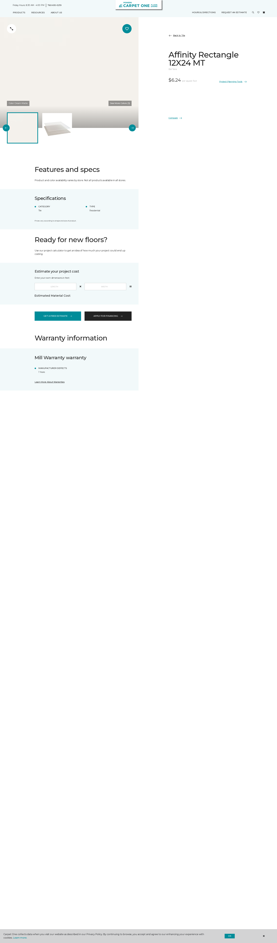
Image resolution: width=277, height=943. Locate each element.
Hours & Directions (204, 12)
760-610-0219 (54, 5)
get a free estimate (56, 316)
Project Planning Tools (230, 81)
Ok (229, 936)
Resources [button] (38, 12)
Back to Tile (179, 35)
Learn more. (20, 937)
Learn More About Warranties (49, 382)
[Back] (6, 127)
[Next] (132, 127)
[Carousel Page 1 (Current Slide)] (22, 127)
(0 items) (264, 13)
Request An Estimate (234, 12)
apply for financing (105, 316)
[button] (253, 13)
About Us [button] (56, 12)
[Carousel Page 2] (57, 127)
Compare (173, 118)
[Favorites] (258, 13)
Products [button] (19, 12)
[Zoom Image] (11, 28)
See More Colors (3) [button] (120, 103)
